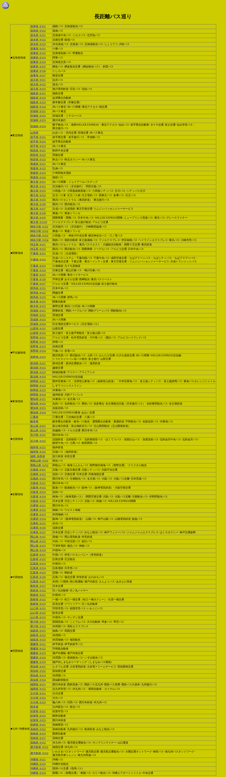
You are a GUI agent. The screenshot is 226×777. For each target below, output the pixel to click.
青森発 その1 (38, 164)
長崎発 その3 (38, 733)
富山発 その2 (38, 430)
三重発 (34, 417)
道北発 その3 (38, 88)
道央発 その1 (38, 35)
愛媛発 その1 (38, 644)
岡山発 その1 (38, 536)
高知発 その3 (38, 675)
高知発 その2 (38, 671)
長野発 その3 (38, 346)
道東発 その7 (38, 75)
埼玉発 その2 (38, 249)
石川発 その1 (38, 434)
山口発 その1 (38, 608)
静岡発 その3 (38, 390)
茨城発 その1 (38, 310)
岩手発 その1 (38, 137)
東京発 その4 (38, 195)
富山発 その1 (38, 426)
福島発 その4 (38, 106)
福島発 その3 (38, 102)
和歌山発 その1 (39, 460)
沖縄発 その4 (38, 773)
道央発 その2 (38, 39)
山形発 (34, 132)
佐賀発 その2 (38, 715)
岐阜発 (34, 421)
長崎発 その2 (38, 729)
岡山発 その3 (38, 545)
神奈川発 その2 (39, 231)
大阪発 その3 (38, 492)
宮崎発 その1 (38, 738)
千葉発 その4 (38, 270)
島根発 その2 (38, 599)
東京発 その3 (38, 190)
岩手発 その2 (38, 141)
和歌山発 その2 (39, 465)
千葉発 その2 (38, 259)
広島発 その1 (38, 554)
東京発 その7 (38, 208)
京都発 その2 (38, 474)
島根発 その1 (38, 595)
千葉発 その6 (38, 279)
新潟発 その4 (38, 376)
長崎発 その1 (38, 724)
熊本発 (34, 706)
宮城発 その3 (38, 120)
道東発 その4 (38, 62)
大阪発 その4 (38, 496)
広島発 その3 (38, 563)
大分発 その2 (38, 697)
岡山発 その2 (38, 541)
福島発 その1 (38, 93)
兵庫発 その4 (38, 519)
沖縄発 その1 (38, 759)
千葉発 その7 (38, 283)
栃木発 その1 (38, 301)
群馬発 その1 (38, 288)
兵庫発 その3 (38, 514)
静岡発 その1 (38, 381)
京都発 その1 (38, 469)
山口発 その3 (38, 617)
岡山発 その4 (38, 550)
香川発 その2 (38, 626)
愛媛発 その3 (38, 653)
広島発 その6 (38, 577)
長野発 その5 (38, 357)
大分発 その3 (38, 702)
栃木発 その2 (38, 306)
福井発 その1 (38, 447)
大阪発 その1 (38, 483)
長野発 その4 (38, 350)
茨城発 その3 (38, 319)
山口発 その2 (38, 612)
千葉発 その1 (38, 253)
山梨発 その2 (38, 333)
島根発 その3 (38, 604)
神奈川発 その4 (39, 240)
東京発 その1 (38, 181)
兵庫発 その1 (38, 505)
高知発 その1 (38, 666)
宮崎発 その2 (38, 742)
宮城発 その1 (38, 111)
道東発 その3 (38, 57)
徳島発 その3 (38, 639)
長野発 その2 (38, 342)
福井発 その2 (38, 451)
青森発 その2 (38, 168)
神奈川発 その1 (39, 226)
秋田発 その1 (38, 150)
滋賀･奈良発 (37, 456)
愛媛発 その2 (38, 648)
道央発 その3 (38, 44)
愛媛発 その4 (38, 657)
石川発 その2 (38, 441)
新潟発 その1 (38, 363)
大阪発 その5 (38, 501)
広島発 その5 (38, 572)
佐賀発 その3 (38, 720)
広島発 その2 (38, 559)
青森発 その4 (38, 177)
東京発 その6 (38, 204)
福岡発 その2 (38, 689)
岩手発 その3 (38, 146)
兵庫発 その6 (38, 527)
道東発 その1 (38, 48)
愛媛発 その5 (38, 662)
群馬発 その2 (38, 292)
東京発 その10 (38, 222)
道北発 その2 (38, 84)
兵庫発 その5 (38, 523)
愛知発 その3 (38, 408)
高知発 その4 (38, 680)
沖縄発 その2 (38, 764)
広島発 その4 (38, 568)
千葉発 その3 (38, 265)
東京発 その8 (38, 213)
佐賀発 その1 (38, 711)
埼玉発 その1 (38, 244)
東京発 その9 (38, 217)
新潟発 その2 (38, 367)
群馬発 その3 (38, 297)
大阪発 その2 (38, 487)
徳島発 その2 (38, 635)
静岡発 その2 (38, 385)
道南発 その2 (38, 30)
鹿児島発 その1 (39, 747)
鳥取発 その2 (38, 590)
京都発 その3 (38, 478)
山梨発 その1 (38, 328)
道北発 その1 (38, 80)
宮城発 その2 (38, 115)
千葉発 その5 (38, 274)
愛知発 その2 (38, 403)
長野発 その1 (38, 337)
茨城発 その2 (38, 315)
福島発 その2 (38, 97)
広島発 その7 (38, 581)
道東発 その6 (38, 71)
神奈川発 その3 (39, 235)
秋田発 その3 (38, 159)
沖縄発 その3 (38, 768)
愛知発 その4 (38, 412)
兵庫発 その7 (38, 532)
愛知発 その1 (38, 399)
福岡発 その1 (38, 684)
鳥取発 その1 (38, 586)
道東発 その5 (38, 66)
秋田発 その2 (38, 155)
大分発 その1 (38, 693)
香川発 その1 (38, 621)
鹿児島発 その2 (39, 753)
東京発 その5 (38, 199)
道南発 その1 (38, 26)
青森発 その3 (38, 173)
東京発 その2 (38, 186)
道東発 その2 (38, 53)
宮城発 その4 (38, 126)
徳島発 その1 (38, 630)
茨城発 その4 (38, 324)
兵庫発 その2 (38, 510)
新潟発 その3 (38, 372)
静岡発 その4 (38, 394)
